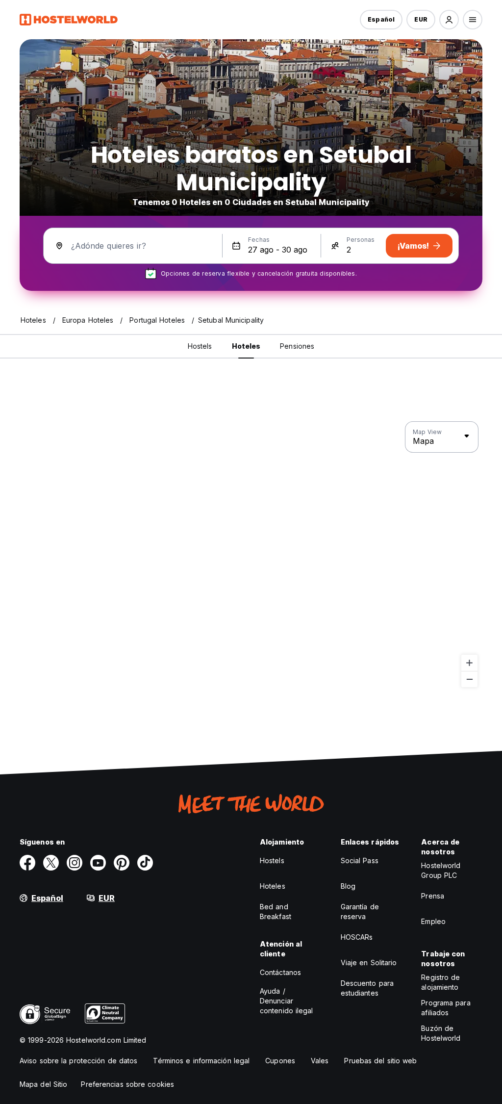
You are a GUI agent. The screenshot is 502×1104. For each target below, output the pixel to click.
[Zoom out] (469, 679)
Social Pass (359, 860)
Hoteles (272, 886)
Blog (348, 886)
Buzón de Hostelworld (440, 1033)
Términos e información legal (201, 1060)
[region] (251, 554)
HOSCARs (357, 937)
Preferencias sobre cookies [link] (127, 1084)
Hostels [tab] (200, 346)
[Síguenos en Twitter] (51, 863)
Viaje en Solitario (369, 962)
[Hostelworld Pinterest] (121, 863)
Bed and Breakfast (275, 911)
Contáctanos (280, 972)
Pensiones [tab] (297, 346)
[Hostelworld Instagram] (74, 863)
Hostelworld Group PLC (440, 870)
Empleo (433, 921)
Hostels (272, 860)
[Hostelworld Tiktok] (145, 863)
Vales (320, 1060)
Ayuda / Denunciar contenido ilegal (286, 1001)
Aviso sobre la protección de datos (78, 1060)
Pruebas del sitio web (380, 1060)
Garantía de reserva (360, 911)
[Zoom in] (469, 663)
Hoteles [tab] (246, 346)
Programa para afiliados (445, 1008)
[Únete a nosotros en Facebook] (27, 863)
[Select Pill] (449, 19)
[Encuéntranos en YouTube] (98, 863)
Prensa (432, 896)
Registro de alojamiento (440, 982)
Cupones (280, 1060)
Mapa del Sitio (43, 1084)
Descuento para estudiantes (367, 988)
